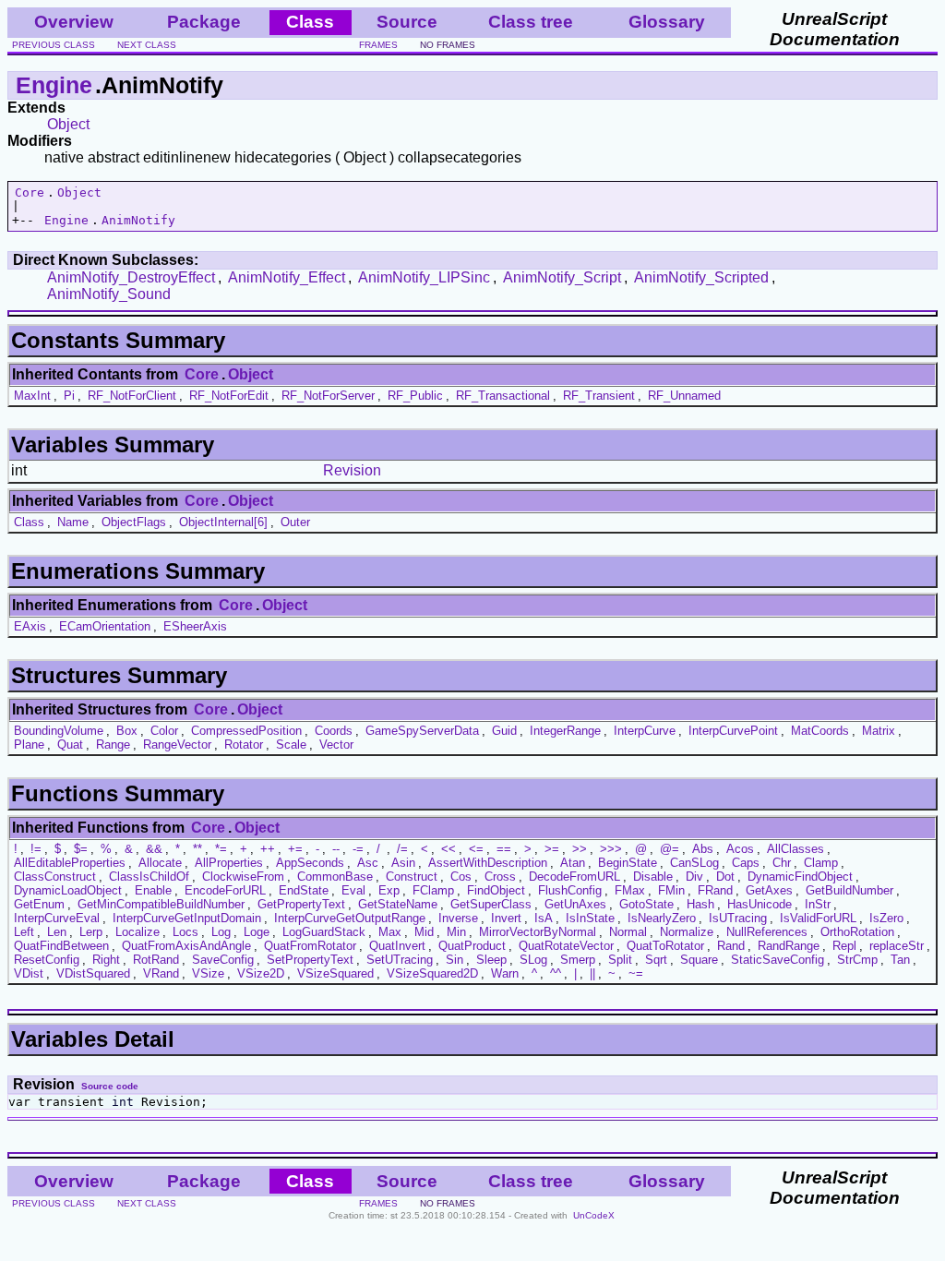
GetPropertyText (301, 904)
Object (68, 124)
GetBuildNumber (849, 890)
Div (694, 876)
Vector (336, 744)
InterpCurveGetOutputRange (349, 918)
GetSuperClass (491, 904)
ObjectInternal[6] (223, 522)
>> (579, 849)
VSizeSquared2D (432, 973)
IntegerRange (565, 731)
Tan (900, 960)
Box (127, 731)
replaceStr (896, 946)
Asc (367, 863)
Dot (725, 876)
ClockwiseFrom (243, 876)
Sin (454, 960)
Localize (137, 932)
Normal (628, 932)
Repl (844, 946)
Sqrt (656, 960)
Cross (500, 876)
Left (24, 932)
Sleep (491, 960)
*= (221, 849)
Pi (69, 395)
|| (592, 973)
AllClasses (795, 849)
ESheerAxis (195, 626)
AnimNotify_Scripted (701, 277)
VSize (208, 973)
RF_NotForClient (132, 395)
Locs (185, 932)
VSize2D (260, 973)
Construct (411, 876)
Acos (740, 849)
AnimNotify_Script (562, 277)
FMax (630, 890)
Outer (295, 522)
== (503, 849)
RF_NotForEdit (229, 395)
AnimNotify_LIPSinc (424, 277)
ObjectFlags (134, 522)
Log (221, 932)
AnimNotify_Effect (286, 277)
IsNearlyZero (662, 918)
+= (295, 849)
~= (635, 973)
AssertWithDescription (487, 863)
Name (73, 522)
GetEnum (39, 904)
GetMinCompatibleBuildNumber (161, 904)
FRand (715, 890)
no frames (447, 45)
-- (336, 849)
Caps (746, 863)
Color (164, 731)
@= (669, 849)
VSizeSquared (335, 973)
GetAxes (769, 890)
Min (456, 932)
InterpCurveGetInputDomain (187, 918)
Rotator (243, 744)
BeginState (627, 863)
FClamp (433, 890)
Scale (291, 744)
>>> (611, 849)
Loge (256, 932)
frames (378, 45)
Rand (731, 946)
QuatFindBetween (61, 946)
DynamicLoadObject (68, 890)
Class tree (530, 21)
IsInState (590, 918)
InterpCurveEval (57, 918)
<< (448, 849)
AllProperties (229, 863)
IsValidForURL (818, 918)
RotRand (156, 960)
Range (113, 744)
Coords (334, 731)
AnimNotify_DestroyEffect (131, 277)
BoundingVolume (58, 731)
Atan (572, 863)
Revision (352, 470)
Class (29, 522)
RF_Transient (599, 395)
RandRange (788, 946)
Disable (653, 876)
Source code (109, 1086)
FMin (671, 890)
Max (389, 932)
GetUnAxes (575, 904)
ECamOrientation (104, 626)
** (197, 849)
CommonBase (335, 876)
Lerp (90, 932)
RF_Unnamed (684, 395)
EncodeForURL (225, 890)
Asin (403, 863)
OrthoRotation (857, 932)
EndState (304, 890)
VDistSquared (93, 973)
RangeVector (177, 744)
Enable (153, 890)
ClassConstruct (55, 876)
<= (476, 849)
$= (81, 849)
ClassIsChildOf (149, 876)
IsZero (886, 918)
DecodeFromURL (574, 876)
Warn (505, 973)
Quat (70, 744)
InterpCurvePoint (733, 731)
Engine (54, 85)
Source (407, 21)
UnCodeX (594, 1215)
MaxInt (32, 395)
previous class (53, 45)
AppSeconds (310, 863)
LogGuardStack (323, 932)
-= (358, 849)
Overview (74, 21)
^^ (555, 973)
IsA (543, 918)
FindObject (496, 890)
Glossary (666, 21)
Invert (506, 918)
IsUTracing (738, 918)
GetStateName (397, 904)
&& (154, 849)
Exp (389, 890)
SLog (533, 960)
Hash (700, 904)
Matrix (878, 731)
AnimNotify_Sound (109, 294)
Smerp (577, 960)
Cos (461, 876)
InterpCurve (645, 731)
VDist (28, 973)
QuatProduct (472, 946)
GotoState (646, 904)
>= (551, 849)
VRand (161, 973)
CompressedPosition (246, 731)
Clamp (821, 863)
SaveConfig (223, 960)
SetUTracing (399, 960)
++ (267, 849)
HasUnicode (759, 904)
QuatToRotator (665, 946)
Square (699, 960)
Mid (424, 932)
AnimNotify (138, 220)
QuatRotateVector (566, 946)
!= (36, 849)
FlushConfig (570, 890)
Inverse (458, 918)
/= (402, 849)
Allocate (160, 863)
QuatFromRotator (310, 946)
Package (204, 21)
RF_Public (415, 395)
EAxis (30, 626)
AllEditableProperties (70, 863)
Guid (504, 731)
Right (106, 960)
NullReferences (766, 932)
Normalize (686, 932)
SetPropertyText (310, 960)
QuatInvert (397, 946)
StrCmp (857, 960)
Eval (353, 890)
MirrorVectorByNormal (537, 932)
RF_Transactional (503, 395)
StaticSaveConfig (777, 960)
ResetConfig (46, 960)
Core (29, 192)
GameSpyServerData (422, 731)
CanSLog (694, 863)
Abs (702, 849)
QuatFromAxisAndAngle (186, 946)
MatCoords (820, 731)
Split (620, 960)
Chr (781, 863)
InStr (818, 904)
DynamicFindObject (800, 876)
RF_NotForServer (328, 395)
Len (56, 932)
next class (146, 45)
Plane (29, 744)
